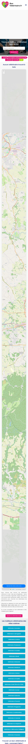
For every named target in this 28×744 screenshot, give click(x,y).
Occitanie (9, 60)
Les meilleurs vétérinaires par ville (17, 57)
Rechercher (14, 52)
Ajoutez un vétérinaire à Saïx (14, 616)
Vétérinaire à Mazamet (14, 662)
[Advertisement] (14, 24)
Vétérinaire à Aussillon (14, 650)
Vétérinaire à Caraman (14, 718)
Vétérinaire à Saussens (14, 735)
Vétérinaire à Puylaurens (14, 645)
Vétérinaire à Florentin (14, 701)
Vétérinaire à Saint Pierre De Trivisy (14, 684)
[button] (4, 71)
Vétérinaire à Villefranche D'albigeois (14, 729)
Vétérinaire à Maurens (14, 695)
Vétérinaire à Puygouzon (14, 707)
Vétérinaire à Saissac (14, 673)
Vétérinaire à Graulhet (14, 678)
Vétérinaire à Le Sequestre (14, 723)
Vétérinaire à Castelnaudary (14, 712)
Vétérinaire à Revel (14, 656)
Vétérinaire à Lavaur (14, 690)
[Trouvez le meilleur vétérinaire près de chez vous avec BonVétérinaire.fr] (12, 8)
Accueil (5, 57)
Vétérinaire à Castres (14, 639)
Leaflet (12, 589)
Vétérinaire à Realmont (14, 667)
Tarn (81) (16, 60)
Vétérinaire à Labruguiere (14, 634)
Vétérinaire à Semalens (14, 628)
